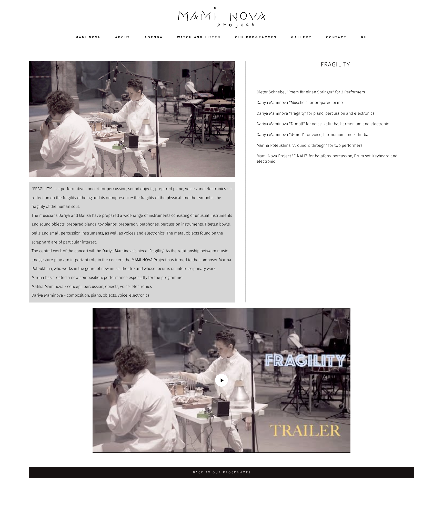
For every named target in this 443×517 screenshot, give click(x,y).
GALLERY (301, 37)
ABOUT (122, 37)
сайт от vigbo (404, 505)
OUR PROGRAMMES (256, 37)
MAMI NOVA (88, 37)
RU (364, 37)
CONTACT (336, 37)
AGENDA (154, 37)
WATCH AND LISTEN (199, 37)
